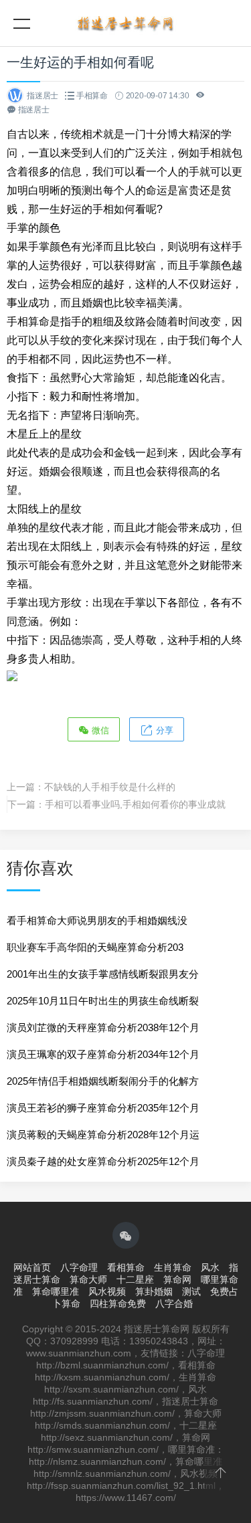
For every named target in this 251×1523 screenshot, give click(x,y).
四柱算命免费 (118, 1303)
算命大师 (88, 1279)
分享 (163, 730)
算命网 (177, 1279)
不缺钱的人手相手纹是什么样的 (109, 787)
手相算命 (92, 95)
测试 (191, 1291)
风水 (210, 1267)
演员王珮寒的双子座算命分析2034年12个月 (103, 1054)
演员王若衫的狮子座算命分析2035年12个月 (103, 1107)
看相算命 (126, 1267)
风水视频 (107, 1291)
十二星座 (135, 1279)
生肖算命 (172, 1267)
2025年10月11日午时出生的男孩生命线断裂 (103, 1000)
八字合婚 (174, 1303)
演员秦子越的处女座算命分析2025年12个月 (103, 1161)
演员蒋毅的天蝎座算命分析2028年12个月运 (103, 1134)
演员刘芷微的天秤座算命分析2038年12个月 (103, 1027)
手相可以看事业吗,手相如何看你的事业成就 (135, 804)
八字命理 (79, 1267)
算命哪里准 (55, 1291)
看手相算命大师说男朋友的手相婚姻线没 (97, 920)
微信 (99, 730)
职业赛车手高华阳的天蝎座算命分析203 (95, 947)
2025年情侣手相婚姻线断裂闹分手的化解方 (103, 1081)
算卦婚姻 (154, 1291)
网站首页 (32, 1267)
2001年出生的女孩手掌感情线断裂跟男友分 (103, 974)
